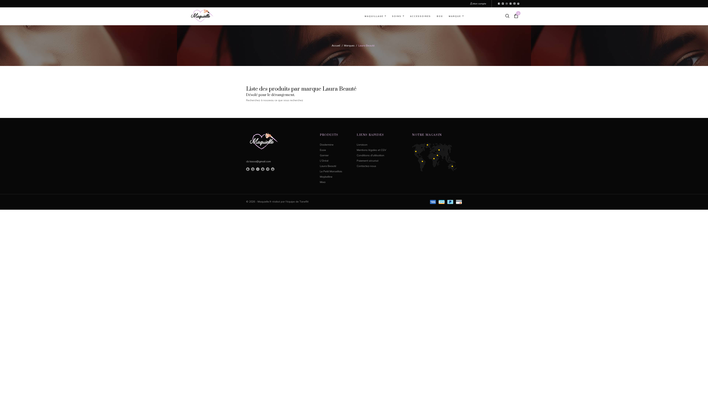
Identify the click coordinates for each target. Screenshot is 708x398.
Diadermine (327, 144)
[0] (516, 16)
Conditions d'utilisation (370, 155)
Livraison (362, 144)
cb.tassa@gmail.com (258, 161)
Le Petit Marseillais (331, 171)
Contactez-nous (366, 166)
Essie (323, 150)
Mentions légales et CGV (371, 150)
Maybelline (326, 176)
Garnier (324, 155)
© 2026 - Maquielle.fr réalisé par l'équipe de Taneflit (277, 201)
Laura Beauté (328, 166)
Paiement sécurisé (368, 160)
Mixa (322, 182)
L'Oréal (324, 160)
